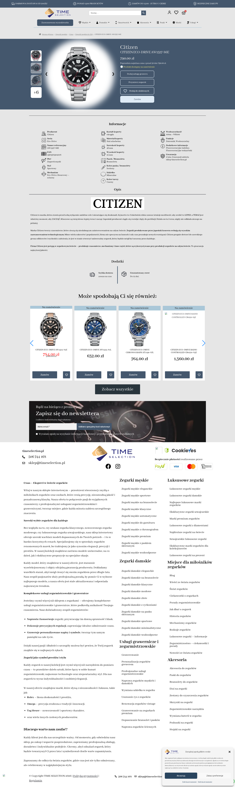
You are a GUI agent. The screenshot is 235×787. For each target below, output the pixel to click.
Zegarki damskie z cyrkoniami (139, 605)
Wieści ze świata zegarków (185, 582)
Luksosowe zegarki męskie (185, 489)
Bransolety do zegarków (184, 682)
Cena (71, 34)
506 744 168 (37, 457)
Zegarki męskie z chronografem (140, 529)
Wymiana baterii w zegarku (186, 716)
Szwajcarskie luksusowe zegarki (188, 539)
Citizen (129, 47)
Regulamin (35, 780)
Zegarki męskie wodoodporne (139, 552)
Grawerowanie (130, 655)
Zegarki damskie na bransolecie (140, 577)
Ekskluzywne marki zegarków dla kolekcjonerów (189, 547)
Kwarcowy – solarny (58, 176)
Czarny (110, 182)
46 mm (110, 148)
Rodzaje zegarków (180, 630)
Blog (172, 575)
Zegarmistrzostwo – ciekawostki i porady (189, 645)
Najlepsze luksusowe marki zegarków (185, 504)
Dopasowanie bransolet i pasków (141, 720)
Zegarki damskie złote (134, 598)
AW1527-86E (53, 148)
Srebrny (110, 168)
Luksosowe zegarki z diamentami (189, 525)
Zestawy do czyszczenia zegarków (189, 695)
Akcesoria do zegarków (183, 668)
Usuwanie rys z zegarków (136, 697)
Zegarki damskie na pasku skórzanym (137, 613)
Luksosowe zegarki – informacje (188, 636)
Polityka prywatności (189, 782)
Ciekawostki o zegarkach (184, 596)
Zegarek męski (54, 161)
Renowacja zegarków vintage (138, 704)
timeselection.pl (33, 451)
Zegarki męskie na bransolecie (139, 502)
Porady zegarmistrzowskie (185, 602)
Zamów (137, 99)
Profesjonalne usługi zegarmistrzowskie (134, 673)
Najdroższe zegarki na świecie (187, 532)
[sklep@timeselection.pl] (24, 463)
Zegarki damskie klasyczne (137, 584)
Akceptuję (181, 775)
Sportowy (51, 168)
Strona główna (47, 34)
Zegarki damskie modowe (136, 591)
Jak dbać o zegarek (180, 609)
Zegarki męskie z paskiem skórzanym (136, 544)
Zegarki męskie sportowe (136, 495)
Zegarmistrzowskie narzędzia (187, 709)
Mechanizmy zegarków (183, 623)
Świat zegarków (179, 589)
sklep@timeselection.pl (46, 463)
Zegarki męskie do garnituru (138, 522)
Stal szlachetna (114, 141)
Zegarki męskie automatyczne (139, 516)
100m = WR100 (173, 134)
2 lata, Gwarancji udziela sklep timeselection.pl (177, 158)
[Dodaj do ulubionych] (123, 90)
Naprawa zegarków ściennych (139, 727)
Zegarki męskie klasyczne (136, 509)
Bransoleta (112, 161)
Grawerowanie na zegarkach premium (138, 712)
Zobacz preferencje (214, 775)
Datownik (170, 141)
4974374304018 (54, 155)
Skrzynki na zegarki (181, 702)
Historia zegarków (180, 616)
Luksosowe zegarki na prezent (187, 555)
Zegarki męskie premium (136, 536)
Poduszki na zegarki (181, 722)
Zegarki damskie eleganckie (138, 571)
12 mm (110, 155)
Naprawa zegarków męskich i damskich (138, 682)
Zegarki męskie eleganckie (137, 489)
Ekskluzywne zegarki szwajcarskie (189, 512)
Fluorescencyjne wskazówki (179, 150)
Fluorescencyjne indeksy (177, 148)
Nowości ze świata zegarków (186, 653)
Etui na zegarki (178, 688)
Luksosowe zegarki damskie (186, 495)
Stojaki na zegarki (180, 729)
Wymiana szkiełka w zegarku (138, 690)
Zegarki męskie (61, 34)
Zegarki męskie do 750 (84, 34)
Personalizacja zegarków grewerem (136, 663)
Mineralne (111, 175)
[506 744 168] (24, 457)
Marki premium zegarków (185, 518)
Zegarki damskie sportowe (137, 621)
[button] (229, 751)
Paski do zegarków (180, 675)
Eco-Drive (52, 141)
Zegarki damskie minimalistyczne (141, 628)
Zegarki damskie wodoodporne (140, 635)
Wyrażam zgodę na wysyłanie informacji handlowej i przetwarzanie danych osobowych (86, 434)
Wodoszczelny (182, 141)
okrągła (110, 134)
